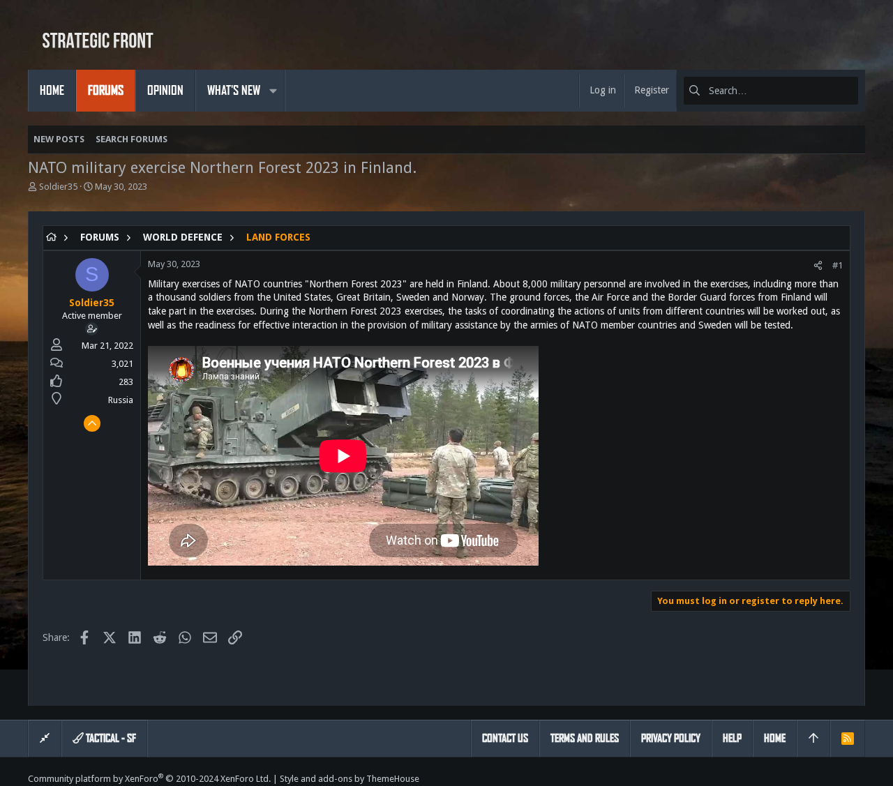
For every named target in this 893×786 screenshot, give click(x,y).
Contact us (505, 738)
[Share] (818, 265)
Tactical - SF (110, 738)
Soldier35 (58, 186)
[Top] (813, 738)
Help (732, 738)
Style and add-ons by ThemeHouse (349, 778)
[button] (273, 90)
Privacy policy (670, 738)
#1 (837, 265)
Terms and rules (584, 738)
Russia (120, 400)
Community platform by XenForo (149, 778)
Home (775, 738)
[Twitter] (859, 778)
